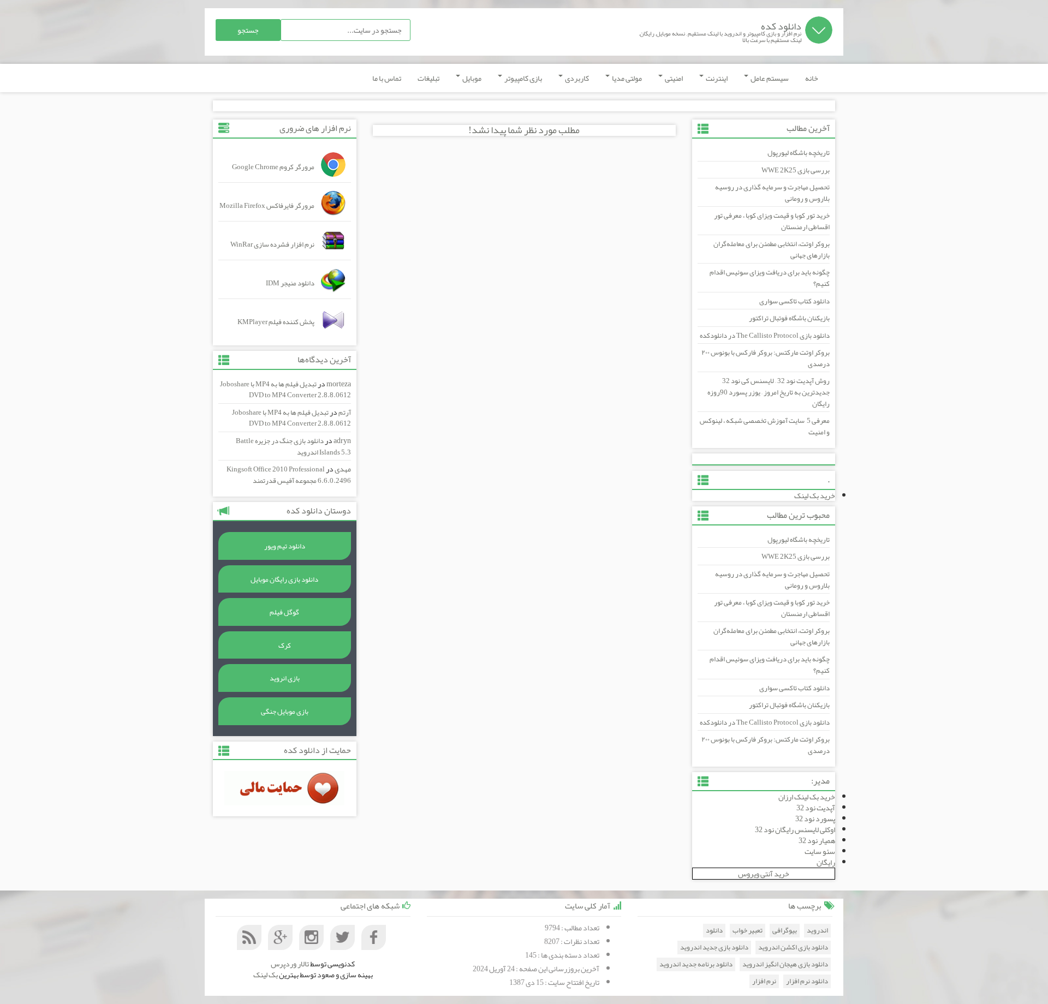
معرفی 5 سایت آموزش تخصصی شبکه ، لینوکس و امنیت (765, 426)
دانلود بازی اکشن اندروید (793, 947)
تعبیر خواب (748, 930)
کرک (284, 645)
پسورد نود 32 (815, 818)
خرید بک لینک (814, 495)
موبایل (471, 78)
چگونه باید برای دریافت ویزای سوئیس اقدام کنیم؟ (770, 278)
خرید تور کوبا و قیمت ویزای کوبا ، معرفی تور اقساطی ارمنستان (772, 221)
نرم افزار (764, 981)
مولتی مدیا (626, 78)
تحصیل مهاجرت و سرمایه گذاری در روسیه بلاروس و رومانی (772, 193)
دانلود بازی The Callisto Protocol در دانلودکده (765, 335)
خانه (811, 78)
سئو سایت (820, 851)
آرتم (344, 412)
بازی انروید (285, 678)
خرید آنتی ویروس (763, 873)
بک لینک (265, 974)
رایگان (826, 862)
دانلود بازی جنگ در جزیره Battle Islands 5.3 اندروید (293, 446)
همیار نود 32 (817, 840)
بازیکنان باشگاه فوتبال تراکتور (789, 318)
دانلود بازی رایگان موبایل (284, 579)
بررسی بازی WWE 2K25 (795, 170)
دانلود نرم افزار (807, 981)
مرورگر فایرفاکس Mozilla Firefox (266, 206)
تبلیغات (428, 78)
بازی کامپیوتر (522, 78)
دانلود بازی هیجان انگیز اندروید (785, 964)
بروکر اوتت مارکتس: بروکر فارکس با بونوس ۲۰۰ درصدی (765, 358)
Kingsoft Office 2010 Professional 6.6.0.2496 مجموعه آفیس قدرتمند (289, 475)
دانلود (714, 930)
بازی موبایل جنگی (284, 711)
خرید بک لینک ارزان (806, 796)
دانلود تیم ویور (284, 546)
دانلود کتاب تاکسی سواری (794, 301)
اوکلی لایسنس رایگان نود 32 (795, 829)
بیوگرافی (784, 930)
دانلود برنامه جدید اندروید (696, 964)
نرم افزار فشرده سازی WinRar (272, 244)
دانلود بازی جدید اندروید (714, 947)
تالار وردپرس (290, 963)
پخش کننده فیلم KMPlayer (275, 322)
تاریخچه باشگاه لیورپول (798, 153)
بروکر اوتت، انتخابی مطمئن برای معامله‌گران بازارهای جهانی (771, 249)
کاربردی (576, 78)
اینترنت (716, 78)
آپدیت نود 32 (815, 807)
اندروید (817, 930)
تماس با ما (386, 78)
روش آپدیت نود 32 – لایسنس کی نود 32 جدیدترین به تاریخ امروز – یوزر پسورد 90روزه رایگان (768, 392)
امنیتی (673, 78)
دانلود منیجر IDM (290, 283)
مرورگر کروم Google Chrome (273, 167)
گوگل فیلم (284, 612)
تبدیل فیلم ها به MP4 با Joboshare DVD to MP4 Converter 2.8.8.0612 (285, 390)
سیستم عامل (769, 78)
